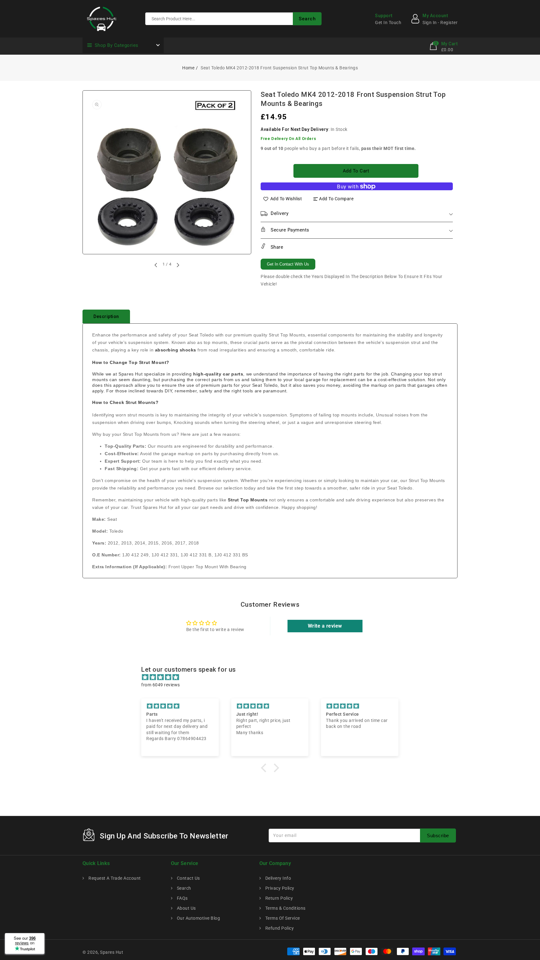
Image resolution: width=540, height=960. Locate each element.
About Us (186, 908)
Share (276, 247)
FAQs (182, 898)
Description (106, 316)
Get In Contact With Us (288, 264)
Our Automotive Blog (198, 918)
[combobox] (233, 18)
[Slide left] (156, 265)
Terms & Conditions (285, 908)
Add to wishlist (286, 198)
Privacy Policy (279, 888)
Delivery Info (277, 878)
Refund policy (279, 928)
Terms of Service (282, 918)
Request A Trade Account (114, 878)
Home (188, 67)
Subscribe (438, 835)
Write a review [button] (325, 626)
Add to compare (336, 198)
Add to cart (356, 171)
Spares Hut (111, 952)
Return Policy (278, 898)
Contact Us (188, 878)
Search (183, 888)
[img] (273, 677)
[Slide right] (177, 265)
